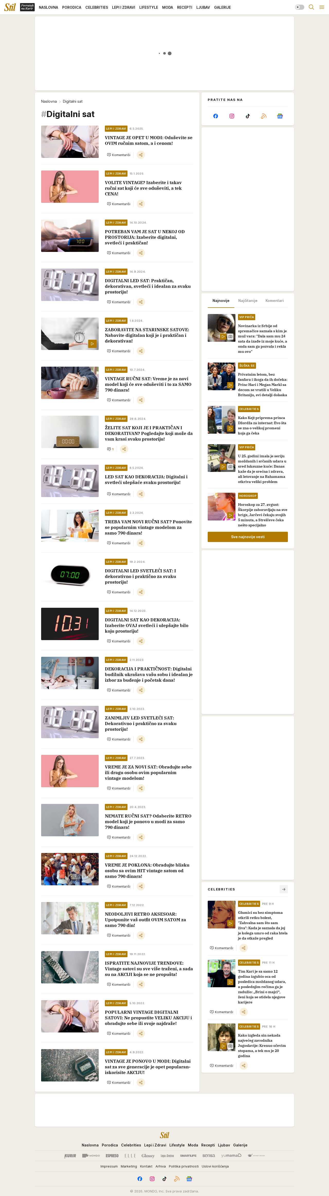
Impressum (109, 1166)
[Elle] (130, 1156)
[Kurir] (70, 1156)
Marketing (129, 1166)
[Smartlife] (188, 1156)
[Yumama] (231, 1156)
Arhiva (161, 1166)
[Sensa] (209, 1156)
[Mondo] (91, 1156)
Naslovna (49, 101)
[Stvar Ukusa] (256, 1156)
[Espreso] (112, 1156)
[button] (118, 155)
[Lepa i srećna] (167, 1156)
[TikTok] (248, 116)
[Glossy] (148, 1156)
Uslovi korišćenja (215, 1166)
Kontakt (146, 1166)
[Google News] (280, 116)
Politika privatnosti (184, 1166)
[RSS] (264, 116)
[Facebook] (216, 116)
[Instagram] (232, 116)
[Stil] (10, 7)
